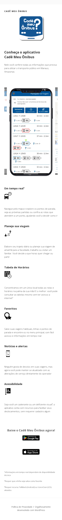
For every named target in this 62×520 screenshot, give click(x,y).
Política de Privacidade (21, 506)
